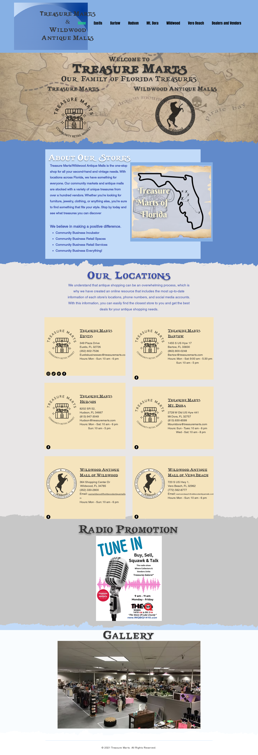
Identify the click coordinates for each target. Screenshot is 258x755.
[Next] (188, 684)
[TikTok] (54, 374)
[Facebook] (64, 374)
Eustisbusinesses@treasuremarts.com (104, 354)
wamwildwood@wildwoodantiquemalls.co (108, 494)
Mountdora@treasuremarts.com (187, 424)
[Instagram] (48, 374)
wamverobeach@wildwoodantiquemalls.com (195, 494)
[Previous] (70, 684)
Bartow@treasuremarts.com (185, 354)
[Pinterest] (59, 374)
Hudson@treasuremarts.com (97, 420)
